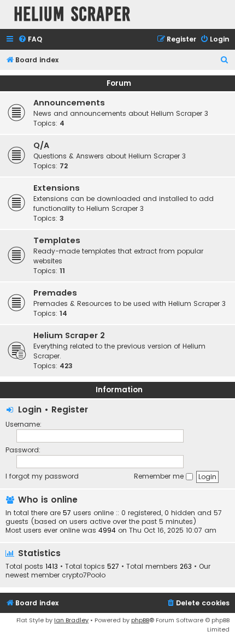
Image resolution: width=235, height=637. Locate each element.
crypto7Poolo (83, 575)
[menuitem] (30, 39)
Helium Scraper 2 (69, 335)
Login (30, 409)
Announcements (69, 102)
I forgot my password (42, 476)
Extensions (56, 187)
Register (69, 409)
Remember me (160, 476)
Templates (56, 240)
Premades (55, 292)
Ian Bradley (71, 620)
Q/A (41, 145)
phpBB (140, 620)
